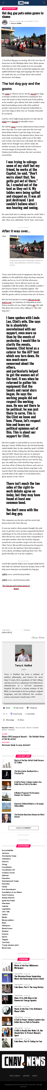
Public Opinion (6, 630)
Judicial (5, 906)
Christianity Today (9, 856)
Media (4, 917)
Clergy (4, 864)
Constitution (7, 867)
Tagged (5, 940)
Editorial (5, 876)
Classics (5, 862)
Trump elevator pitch (10, 945)
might (4, 121)
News (4, 923)
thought (15, 121)
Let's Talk (5, 912)
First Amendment (9, 889)
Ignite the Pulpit (8, 901)
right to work (33, 728)
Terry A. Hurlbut (16, 23)
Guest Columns (8, 895)
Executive (6, 884)
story (13, 126)
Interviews (6, 903)
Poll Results (27, 630)
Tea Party (5, 942)
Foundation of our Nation (12, 892)
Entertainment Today (10, 881)
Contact (35, 1076)
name (7, 93)
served (33, 93)
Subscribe (26, 1076)
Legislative (6, 909)
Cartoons (5, 853)
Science (5, 934)
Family (4, 887)
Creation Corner (8, 873)
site (34, 305)
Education (6, 878)
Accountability (7, 850)
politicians (20, 728)
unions (12, 730)
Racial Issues (7, 928)
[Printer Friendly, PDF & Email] (38, 638)
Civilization (6, 859)
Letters (5, 915)
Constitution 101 (8, 870)
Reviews (5, 931)
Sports (4, 937)
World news (6, 948)
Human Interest (8, 898)
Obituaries (6, 926)
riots (5, 730)
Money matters (8, 920)
